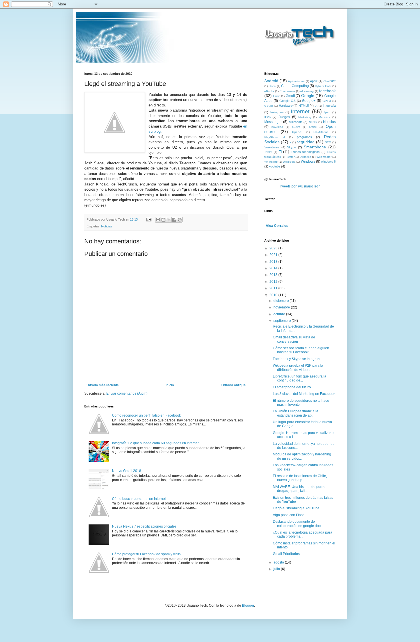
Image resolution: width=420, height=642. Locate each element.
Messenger (273, 122)
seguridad (306, 142)
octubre (279, 314)
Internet (300, 111)
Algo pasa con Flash (289, 515)
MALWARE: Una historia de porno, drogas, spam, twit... (299, 489)
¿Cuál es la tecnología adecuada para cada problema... (302, 534)
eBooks (269, 91)
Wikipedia (289, 161)
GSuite (268, 105)
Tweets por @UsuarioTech (300, 186)
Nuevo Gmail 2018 (126, 471)
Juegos (284, 117)
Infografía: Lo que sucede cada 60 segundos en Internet (155, 443)
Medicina (324, 117)
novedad (277, 126)
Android (271, 80)
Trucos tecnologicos (305, 152)
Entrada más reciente (102, 385)
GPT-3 (327, 100)
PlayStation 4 (274, 137)
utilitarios (305, 156)
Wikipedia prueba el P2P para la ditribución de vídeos (298, 368)
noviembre (282, 307)
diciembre (281, 301)
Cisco (272, 86)
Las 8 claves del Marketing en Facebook (304, 394)
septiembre (282, 321)
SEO (328, 142)
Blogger (248, 605)
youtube (274, 166)
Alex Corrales (277, 226)
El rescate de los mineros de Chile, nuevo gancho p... (300, 478)
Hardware (286, 105)
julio (277, 569)
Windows (308, 161)
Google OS (287, 100)
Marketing (304, 117)
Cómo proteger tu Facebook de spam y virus (146, 554)
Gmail (290, 96)
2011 (273, 288)
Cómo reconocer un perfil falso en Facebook (146, 415)
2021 (273, 255)
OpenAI (297, 132)
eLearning (307, 91)
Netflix (313, 122)
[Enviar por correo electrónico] (158, 220)
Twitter (290, 156)
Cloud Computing (295, 86)
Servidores (271, 147)
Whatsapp (271, 161)
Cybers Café (323, 86)
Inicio (170, 385)
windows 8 (328, 161)
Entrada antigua (233, 385)
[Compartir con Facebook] (174, 220)
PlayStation (321, 132)
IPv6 (267, 117)
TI (280, 152)
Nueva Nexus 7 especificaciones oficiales (144, 526)
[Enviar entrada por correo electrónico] (148, 219)
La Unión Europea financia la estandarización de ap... (295, 413)
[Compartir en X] (169, 220)
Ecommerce (287, 91)
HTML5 (304, 105)
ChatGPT (329, 81)
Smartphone (315, 147)
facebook (327, 90)
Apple (314, 81)
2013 (273, 275)
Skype (291, 147)
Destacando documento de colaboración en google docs (297, 524)
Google (307, 95)
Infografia (329, 105)
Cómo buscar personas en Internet (139, 499)
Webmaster (324, 156)
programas (304, 137)
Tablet (268, 152)
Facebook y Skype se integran (296, 359)
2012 (273, 282)
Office (313, 126)
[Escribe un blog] (163, 220)
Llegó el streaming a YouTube (296, 508)
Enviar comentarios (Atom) (126, 393)
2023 (273, 248)
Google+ (308, 101)
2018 (273, 262)
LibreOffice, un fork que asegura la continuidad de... (299, 378)
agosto (279, 562)
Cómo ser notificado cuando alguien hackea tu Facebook (301, 350)
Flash (276, 96)
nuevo (296, 126)
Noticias (106, 226)
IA (316, 105)
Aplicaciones (296, 81)
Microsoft (295, 122)
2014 (273, 268)
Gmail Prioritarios (286, 554)
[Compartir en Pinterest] (180, 220)
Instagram (276, 112)
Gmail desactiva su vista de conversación (294, 339)
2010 (273, 295)
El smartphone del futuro (292, 387)
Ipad (327, 112)
